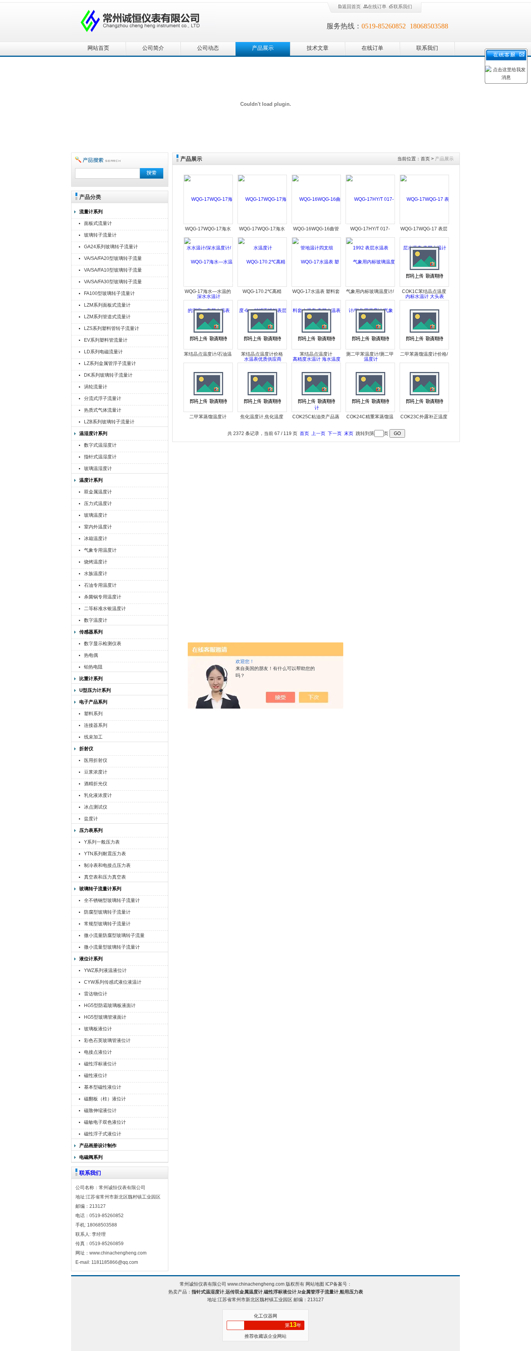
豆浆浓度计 (95, 772)
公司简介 (153, 48)
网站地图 (315, 1284)
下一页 (335, 433)
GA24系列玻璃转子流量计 (111, 246)
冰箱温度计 (95, 538)
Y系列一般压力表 (102, 842)
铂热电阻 (93, 667)
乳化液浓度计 (98, 795)
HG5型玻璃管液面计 (105, 1017)
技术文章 (317, 48)
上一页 (318, 433)
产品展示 (263, 48)
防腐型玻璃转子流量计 (107, 912)
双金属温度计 (98, 492)
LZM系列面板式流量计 (107, 305)
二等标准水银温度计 (105, 608)
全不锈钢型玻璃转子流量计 (112, 900)
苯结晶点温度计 (316, 354)
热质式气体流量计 (102, 410)
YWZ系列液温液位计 (105, 970)
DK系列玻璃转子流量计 (108, 375)
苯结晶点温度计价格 (262, 354)
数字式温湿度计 (100, 445)
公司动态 (208, 48)
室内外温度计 (98, 527)
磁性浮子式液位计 (102, 1134)
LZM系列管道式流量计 (107, 316)
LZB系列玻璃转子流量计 (109, 422)
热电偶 (91, 655)
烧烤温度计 (95, 562)
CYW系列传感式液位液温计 (112, 982)
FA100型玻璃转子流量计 (109, 293)
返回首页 (351, 6)
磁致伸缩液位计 (100, 1110)
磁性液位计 (95, 1075)
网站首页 (98, 48)
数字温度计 (95, 620)
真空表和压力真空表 (105, 877)
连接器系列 (95, 725)
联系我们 (402, 6)
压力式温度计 (98, 503)
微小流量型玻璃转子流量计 (112, 947)
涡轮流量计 (95, 387)
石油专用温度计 (100, 585)
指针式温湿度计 (100, 457)
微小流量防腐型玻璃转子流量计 (114, 936)
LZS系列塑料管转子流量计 (111, 328)
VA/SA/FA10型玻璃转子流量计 (113, 271)
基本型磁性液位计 (102, 1087)
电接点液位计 (98, 1052)
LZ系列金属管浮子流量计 (110, 363)
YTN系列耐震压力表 (105, 853)
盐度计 (91, 818)
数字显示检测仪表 (102, 643)
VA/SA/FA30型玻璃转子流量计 (113, 282)
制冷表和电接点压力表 (107, 865)
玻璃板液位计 (98, 1029)
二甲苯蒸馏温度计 (208, 416)
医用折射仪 (95, 760)
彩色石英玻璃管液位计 (107, 1040)
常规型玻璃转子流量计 (107, 923)
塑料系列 (93, 713)
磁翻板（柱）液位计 (105, 1099)
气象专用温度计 (100, 550)
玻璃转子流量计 (100, 235)
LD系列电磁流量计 (103, 351)
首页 (425, 158)
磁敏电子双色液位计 (105, 1122)
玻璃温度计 (95, 515)
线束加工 (93, 737)
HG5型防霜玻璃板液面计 (110, 1005)
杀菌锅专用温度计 (102, 597)
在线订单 (377, 6)
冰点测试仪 (95, 807)
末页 (348, 433)
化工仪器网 (265, 1316)
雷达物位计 (95, 994)
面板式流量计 (98, 223)
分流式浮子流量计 (102, 398)
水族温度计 (95, 573)
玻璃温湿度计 (98, 468)
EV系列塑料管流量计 (106, 340)
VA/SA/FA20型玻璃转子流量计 (113, 259)
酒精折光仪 (95, 783)
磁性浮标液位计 (100, 1064)
